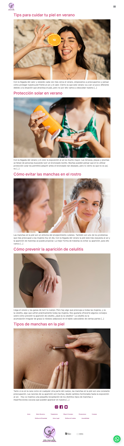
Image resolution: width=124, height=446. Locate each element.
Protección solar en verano (38, 93)
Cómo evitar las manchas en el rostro (47, 174)
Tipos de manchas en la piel (39, 324)
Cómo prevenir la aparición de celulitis (48, 249)
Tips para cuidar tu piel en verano (44, 15)
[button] (115, 6)
